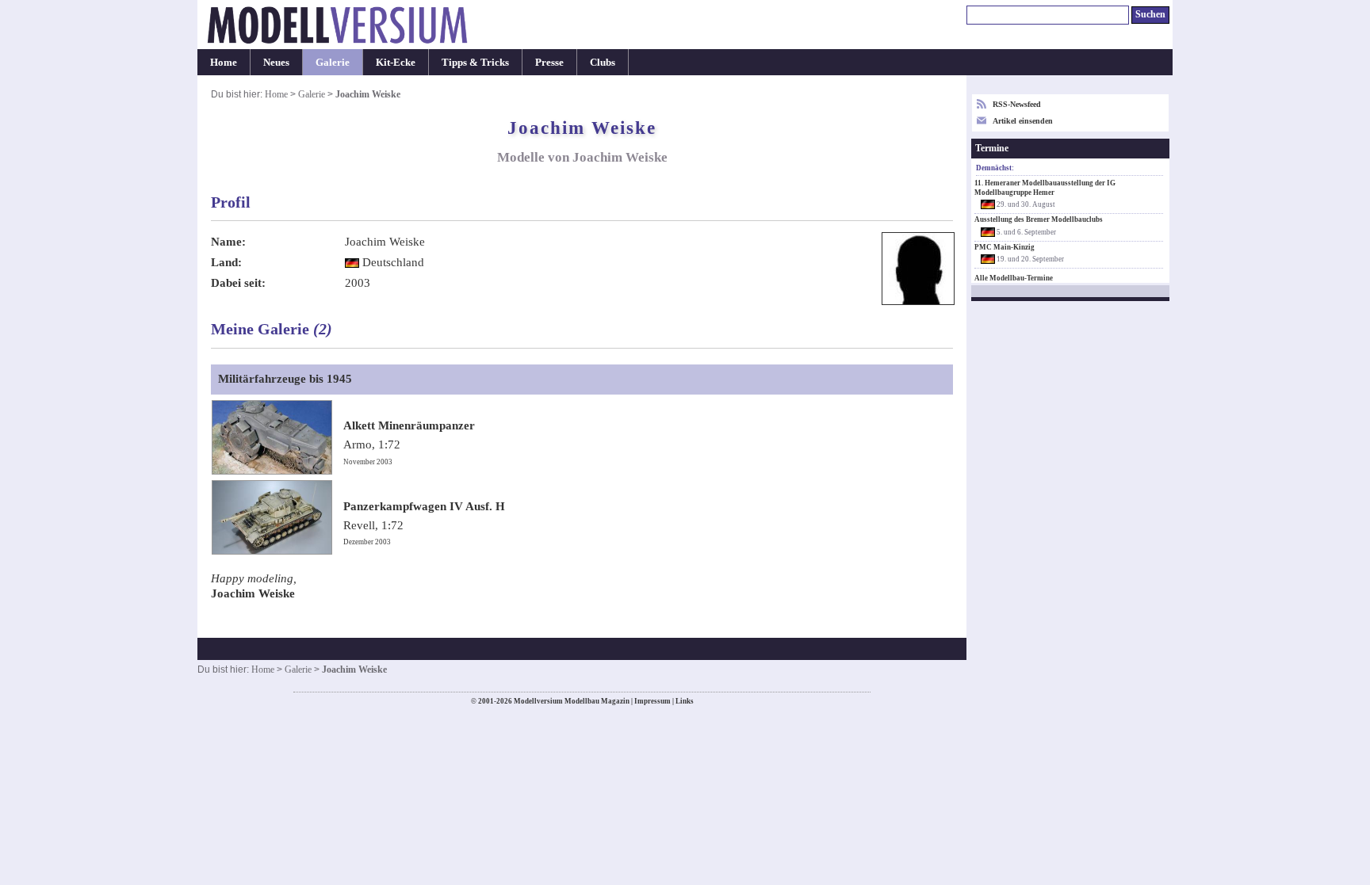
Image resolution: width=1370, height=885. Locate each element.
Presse (549, 62)
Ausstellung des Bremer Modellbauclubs (1038, 219)
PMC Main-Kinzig (1004, 247)
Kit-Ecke (395, 62)
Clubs (602, 62)
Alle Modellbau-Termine (1013, 278)
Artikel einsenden (1023, 120)
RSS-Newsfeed (1017, 104)
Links (684, 701)
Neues (276, 62)
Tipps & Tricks (475, 62)
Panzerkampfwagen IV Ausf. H (424, 506)
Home (223, 62)
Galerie (333, 62)
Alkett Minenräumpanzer (409, 425)
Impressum (652, 701)
